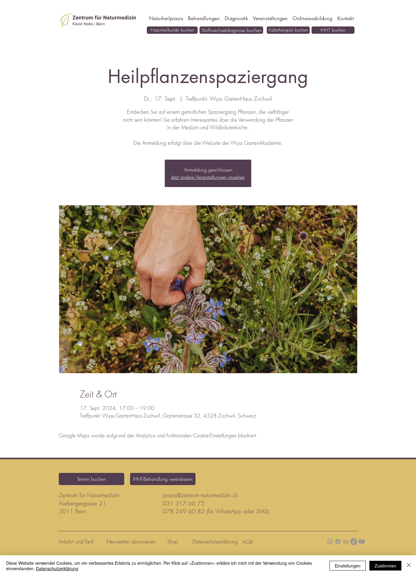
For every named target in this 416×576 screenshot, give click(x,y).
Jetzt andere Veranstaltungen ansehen (208, 177)
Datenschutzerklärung (57, 568)
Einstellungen (348, 566)
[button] (312, 18)
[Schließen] (408, 565)
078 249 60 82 (184, 511)
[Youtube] (361, 541)
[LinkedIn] (345, 541)
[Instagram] (329, 541)
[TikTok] (353, 541)
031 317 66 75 (184, 503)
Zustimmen (385, 566)
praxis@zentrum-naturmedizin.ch (200, 495)
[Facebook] (337, 541)
